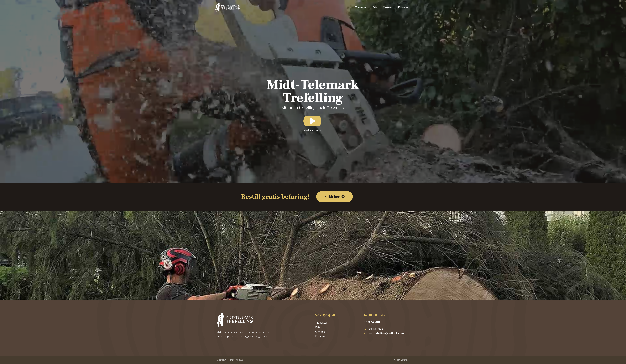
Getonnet (405, 359)
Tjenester (361, 7)
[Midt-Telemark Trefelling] (227, 7)
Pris (375, 7)
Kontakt (403, 7)
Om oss (388, 7)
